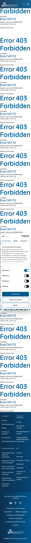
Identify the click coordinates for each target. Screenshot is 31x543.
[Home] (9, 4)
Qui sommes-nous (8, 424)
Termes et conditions (15, 518)
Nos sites (19, 456)
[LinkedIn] (10, 503)
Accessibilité (8, 512)
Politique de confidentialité (16, 515)
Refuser (15, 305)
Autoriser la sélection (15, 299)
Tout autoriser (15, 294)
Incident (15, 525)
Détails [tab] (15, 241)
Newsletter (20, 468)
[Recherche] (24, 4)
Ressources (20, 464)
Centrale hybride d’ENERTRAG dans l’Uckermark (22, 439)
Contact (19, 453)
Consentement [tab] (6, 241)
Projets (4, 428)
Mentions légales (21, 512)
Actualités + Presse (22, 460)
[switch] (26, 275)
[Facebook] (15, 503)
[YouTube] (20, 503)
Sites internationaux (8, 441)
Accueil (4, 420)
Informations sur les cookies (15, 508)
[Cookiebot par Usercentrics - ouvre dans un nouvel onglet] (22, 236)
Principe (19, 422)
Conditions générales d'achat (15, 521)
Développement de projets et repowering (8, 455)
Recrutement (6, 437)
